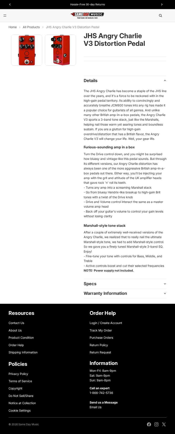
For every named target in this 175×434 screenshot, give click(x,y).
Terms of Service (20, 381)
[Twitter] (163, 424)
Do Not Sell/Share (21, 396)
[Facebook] (149, 424)
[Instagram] (156, 424)
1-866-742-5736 (101, 393)
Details (91, 80)
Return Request (100, 352)
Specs (90, 283)
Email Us (95, 407)
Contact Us (16, 323)
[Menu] (5, 15)
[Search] (160, 15)
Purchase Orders (101, 337)
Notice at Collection (22, 403)
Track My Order (101, 330)
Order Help (16, 345)
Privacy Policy (18, 373)
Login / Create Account (106, 323)
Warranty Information (105, 293)
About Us (15, 330)
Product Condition (21, 337)
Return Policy (99, 345)
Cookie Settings (20, 410)
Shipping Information (23, 352)
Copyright (15, 388)
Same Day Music (28, 424)
